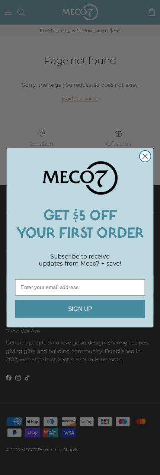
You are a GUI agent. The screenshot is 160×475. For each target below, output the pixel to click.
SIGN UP (80, 308)
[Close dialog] (145, 156)
